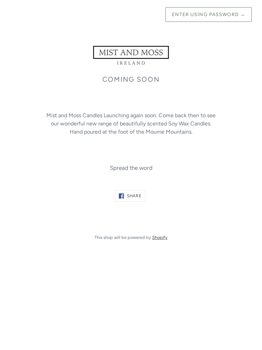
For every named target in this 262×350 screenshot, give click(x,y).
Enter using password (208, 14)
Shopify (160, 237)
